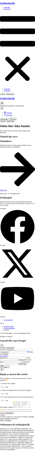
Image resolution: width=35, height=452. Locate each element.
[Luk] (2, 345)
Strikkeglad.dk (7, 3)
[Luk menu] (2, 109)
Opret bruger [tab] (10, 348)
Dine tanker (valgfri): (6, 407)
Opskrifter (7, 7)
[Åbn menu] (2, 104)
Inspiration (7, 9)
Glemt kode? (4, 356)
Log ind (3, 94)
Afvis (2, 420)
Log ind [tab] (3, 348)
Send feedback (9, 413)
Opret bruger (10, 94)
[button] (17, 49)
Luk (2, 413)
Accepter (8, 420)
